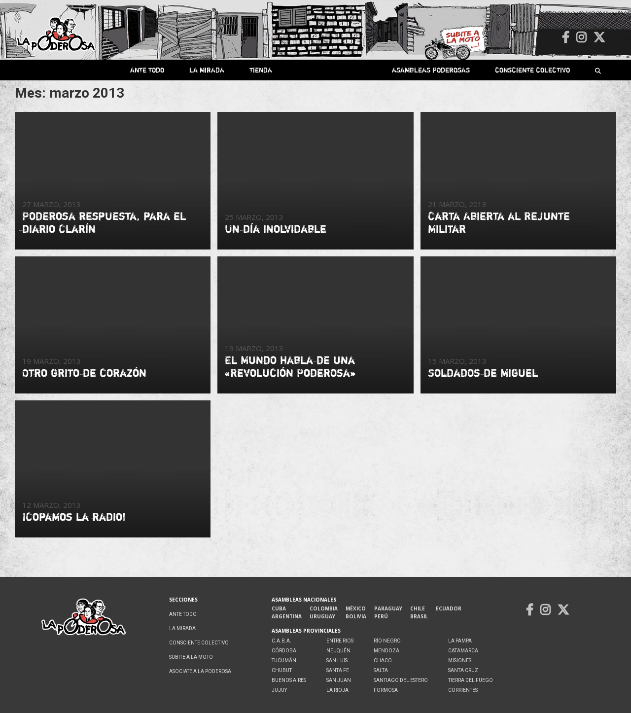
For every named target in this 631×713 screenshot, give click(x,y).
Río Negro (387, 640)
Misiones (459, 660)
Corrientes (463, 690)
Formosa (386, 690)
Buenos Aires (289, 680)
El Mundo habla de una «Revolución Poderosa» (290, 366)
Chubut (282, 670)
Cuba (279, 608)
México (356, 608)
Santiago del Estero (401, 680)
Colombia (324, 608)
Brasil (419, 616)
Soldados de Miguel (483, 372)
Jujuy (279, 690)
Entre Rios (339, 640)
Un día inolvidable (275, 228)
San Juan (338, 680)
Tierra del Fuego (470, 680)
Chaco (383, 660)
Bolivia (356, 616)
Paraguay (388, 608)
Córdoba (284, 650)
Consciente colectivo (532, 70)
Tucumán (284, 660)
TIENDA (260, 70)
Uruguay (322, 616)
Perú (381, 616)
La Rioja (337, 690)
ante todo (147, 70)
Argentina (287, 616)
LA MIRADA (206, 70)
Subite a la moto (191, 657)
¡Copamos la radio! (74, 516)
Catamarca (463, 650)
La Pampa (460, 640)
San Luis (337, 660)
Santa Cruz (463, 670)
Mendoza (386, 650)
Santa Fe (337, 670)
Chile (417, 608)
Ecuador (448, 608)
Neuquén (338, 650)
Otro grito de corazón (84, 372)
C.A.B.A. (281, 640)
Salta (381, 670)
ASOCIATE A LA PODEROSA (200, 671)
